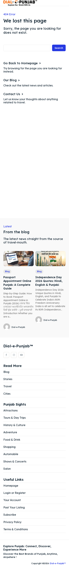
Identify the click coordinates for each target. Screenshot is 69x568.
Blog (7, 271)
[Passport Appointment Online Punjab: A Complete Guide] (18, 258)
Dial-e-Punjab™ (58, 563)
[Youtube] (21, 355)
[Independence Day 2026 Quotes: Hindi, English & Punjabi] (50, 258)
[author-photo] (7, 327)
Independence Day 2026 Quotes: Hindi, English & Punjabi (48, 281)
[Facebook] (6, 355)
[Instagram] (14, 355)
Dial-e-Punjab (18, 327)
